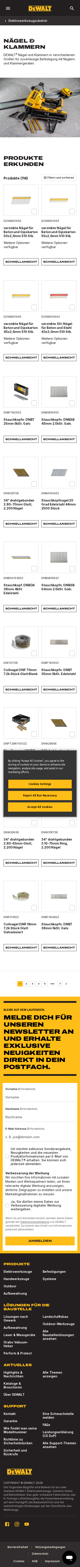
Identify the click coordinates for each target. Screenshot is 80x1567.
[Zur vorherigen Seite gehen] (13, 983)
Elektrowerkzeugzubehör (27, 21)
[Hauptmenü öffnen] (8, 8)
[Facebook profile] (7, 1524)
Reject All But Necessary (40, 795)
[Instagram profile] (16, 1524)
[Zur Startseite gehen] (40, 8)
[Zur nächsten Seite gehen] (66, 983)
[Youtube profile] (26, 1524)
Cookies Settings (40, 784)
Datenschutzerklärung (34, 1222)
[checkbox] (34, 211)
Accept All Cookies (39, 807)
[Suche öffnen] (72, 8)
